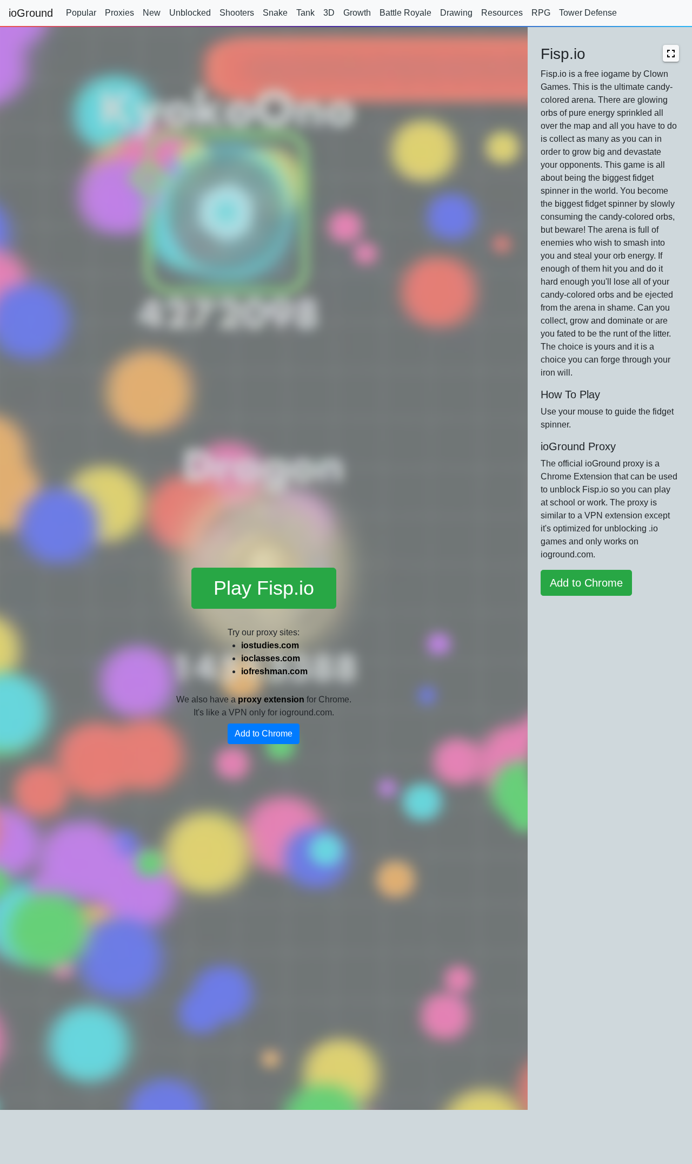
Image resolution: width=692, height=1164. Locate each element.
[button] (671, 53)
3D (329, 12)
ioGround (31, 13)
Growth (357, 12)
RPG (540, 12)
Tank (305, 12)
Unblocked (190, 12)
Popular (81, 12)
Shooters (236, 12)
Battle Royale (405, 12)
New (152, 12)
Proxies (119, 12)
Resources (502, 12)
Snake (275, 12)
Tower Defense (588, 12)
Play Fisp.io (264, 588)
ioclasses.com (270, 658)
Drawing (456, 12)
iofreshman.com (274, 671)
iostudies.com (270, 645)
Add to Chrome (263, 733)
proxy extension (271, 699)
